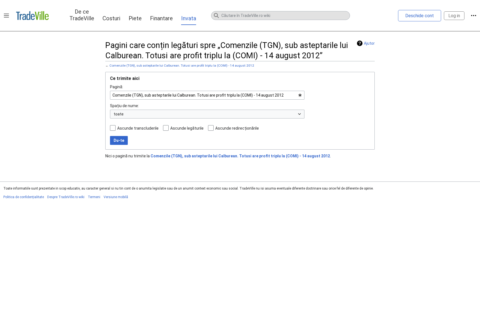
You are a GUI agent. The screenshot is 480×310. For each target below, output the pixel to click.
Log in (454, 15)
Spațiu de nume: (124, 106)
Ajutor (369, 43)
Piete (135, 18)
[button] (6, 15)
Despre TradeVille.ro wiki (65, 197)
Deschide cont (419, 15)
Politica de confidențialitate (23, 197)
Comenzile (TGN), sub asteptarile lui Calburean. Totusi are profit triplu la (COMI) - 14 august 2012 (181, 65)
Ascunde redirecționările (237, 128)
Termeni (94, 197)
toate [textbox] (119, 114)
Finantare (161, 18)
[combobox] (207, 95)
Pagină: (116, 87)
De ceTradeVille (81, 15)
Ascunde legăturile (187, 128)
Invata (188, 18)
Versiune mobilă (116, 197)
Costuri (111, 18)
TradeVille (32, 15)
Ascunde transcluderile (138, 128)
